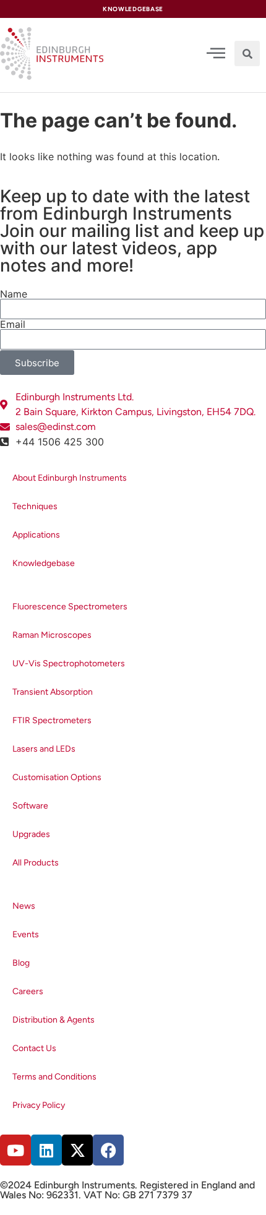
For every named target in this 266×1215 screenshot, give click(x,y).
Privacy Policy (38, 1105)
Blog (21, 963)
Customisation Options (56, 777)
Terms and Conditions (54, 1076)
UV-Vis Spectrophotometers (68, 663)
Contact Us (34, 1048)
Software (30, 806)
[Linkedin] (46, 1150)
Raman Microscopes (52, 635)
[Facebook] (108, 1150)
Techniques (35, 506)
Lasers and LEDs (43, 749)
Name (13, 294)
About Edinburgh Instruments (69, 478)
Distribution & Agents (53, 1020)
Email (12, 324)
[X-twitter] (77, 1150)
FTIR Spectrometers (52, 720)
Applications (36, 535)
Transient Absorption (52, 692)
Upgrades (31, 834)
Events (25, 934)
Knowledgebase (43, 563)
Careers (27, 991)
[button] (247, 53)
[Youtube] (15, 1150)
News (23, 906)
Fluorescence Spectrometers (69, 606)
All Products (35, 862)
